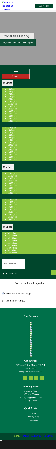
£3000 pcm (12, 111)
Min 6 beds (12, 245)
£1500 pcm (12, 104)
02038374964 (31, 368)
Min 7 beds (12, 248)
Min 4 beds (12, 240)
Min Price (7, 83)
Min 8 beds (12, 250)
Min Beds (7, 227)
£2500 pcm (12, 109)
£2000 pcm (12, 106)
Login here (44, 5)
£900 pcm (11, 99)
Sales (16, 71)
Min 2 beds (12, 235)
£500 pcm (11, 89)
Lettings (15, 76)
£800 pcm (11, 96)
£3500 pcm (12, 113)
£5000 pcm (12, 121)
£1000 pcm (12, 101)
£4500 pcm (12, 118)
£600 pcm (11, 91)
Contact (48, 436)
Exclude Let (11, 273)
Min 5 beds (12, 243)
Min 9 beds (12, 253)
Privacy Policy (33, 417)
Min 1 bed (11, 233)
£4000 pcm (12, 116)
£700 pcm (11, 94)
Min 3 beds (12, 238)
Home (34, 413)
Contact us (34, 420)
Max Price (8, 167)
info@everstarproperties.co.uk (30, 372)
